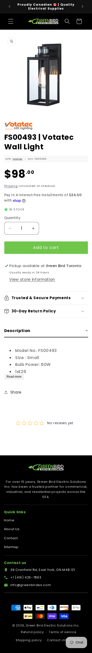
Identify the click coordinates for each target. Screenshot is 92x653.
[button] (11, 21)
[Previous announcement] (9, 6)
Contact (11, 538)
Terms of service (62, 632)
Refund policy (32, 632)
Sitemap (11, 547)
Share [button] (16, 392)
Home (9, 520)
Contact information (64, 640)
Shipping (11, 186)
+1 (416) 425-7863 (25, 577)
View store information (32, 279)
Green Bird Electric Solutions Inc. (53, 625)
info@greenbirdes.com (30, 585)
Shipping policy (29, 640)
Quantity (12, 217)
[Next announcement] (82, 6)
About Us (11, 529)
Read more (14, 376)
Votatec (18, 158)
